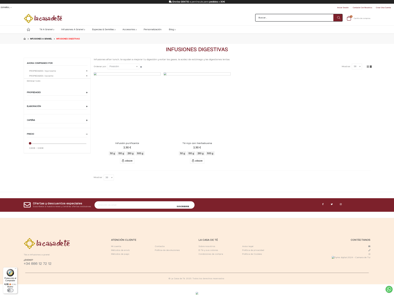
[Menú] (15, 269)
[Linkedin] (340, 204)
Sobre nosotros (207, 246)
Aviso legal (247, 246)
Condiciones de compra (211, 254)
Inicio (25, 39)
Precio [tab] (31, 134)
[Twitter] (332, 204)
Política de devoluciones (167, 250)
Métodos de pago (120, 254)
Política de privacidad (253, 250)
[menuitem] (172, 29)
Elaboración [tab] (34, 106)
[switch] (10, 290)
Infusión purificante (127, 143)
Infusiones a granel (41, 39)
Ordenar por (100, 66)
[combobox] (298, 17)
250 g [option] (130, 153)
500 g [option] (140, 153)
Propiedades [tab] (34, 92)
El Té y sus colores (208, 250)
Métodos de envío (120, 250)
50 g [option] (112, 153)
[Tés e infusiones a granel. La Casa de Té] (43, 18)
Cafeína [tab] (31, 120)
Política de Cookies (252, 254)
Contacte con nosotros (362, 7)
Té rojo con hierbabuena (197, 143)
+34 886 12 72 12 (37, 264)
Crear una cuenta (383, 7)
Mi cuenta (116, 246)
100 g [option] (121, 153)
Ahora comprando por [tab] (40, 63)
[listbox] (127, 153)
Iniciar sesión (343, 7)
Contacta (160, 246)
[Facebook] (323, 204)
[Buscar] (337, 17)
